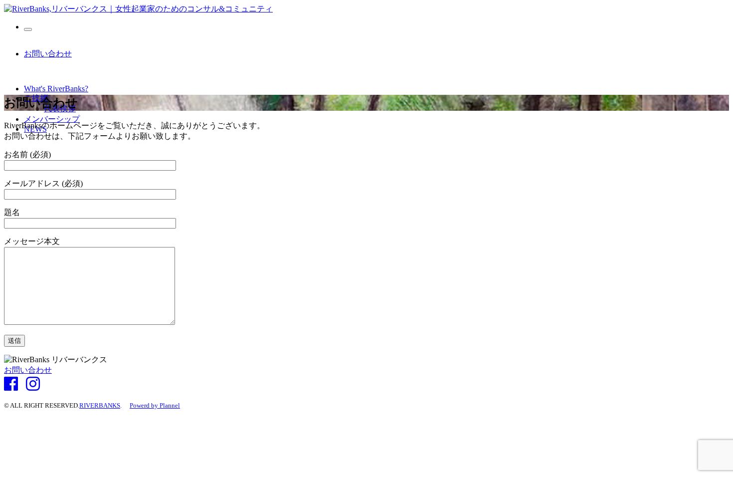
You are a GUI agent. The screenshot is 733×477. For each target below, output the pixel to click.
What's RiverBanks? (56, 88)
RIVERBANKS (99, 405)
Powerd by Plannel (155, 405)
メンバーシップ (52, 119)
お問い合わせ (48, 53)
